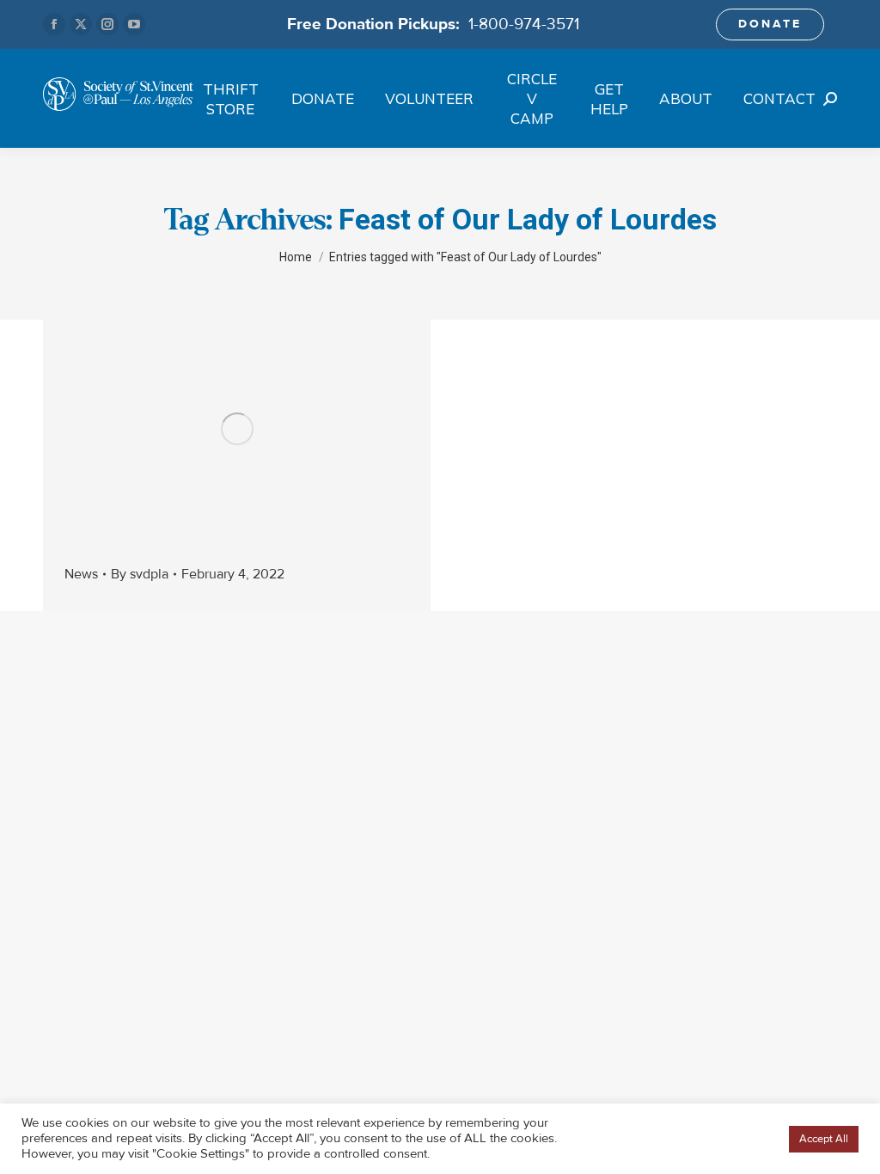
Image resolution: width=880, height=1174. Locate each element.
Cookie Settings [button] (736, 1138)
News (81, 574)
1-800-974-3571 (523, 24)
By (139, 574)
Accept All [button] (823, 1139)
